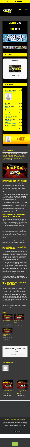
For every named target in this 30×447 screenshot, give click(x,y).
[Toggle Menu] (26, 9)
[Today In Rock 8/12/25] (22, 380)
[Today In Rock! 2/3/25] (7, 317)
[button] (3, 388)
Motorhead (16, 158)
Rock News (10, 155)
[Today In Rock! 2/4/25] (19, 317)
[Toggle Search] (20, 9)
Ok (15, 444)
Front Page (5, 155)
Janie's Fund (10, 158)
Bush (9, 156)
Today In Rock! (17, 155)
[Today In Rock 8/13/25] (7, 380)
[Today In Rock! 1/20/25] (7, 330)
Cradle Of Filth (13, 156)
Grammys (4, 158)
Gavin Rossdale (21, 156)
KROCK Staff (7, 153)
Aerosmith (4, 156)
